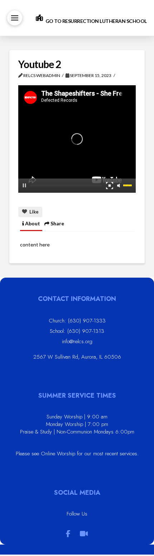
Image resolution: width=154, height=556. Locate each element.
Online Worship (58, 453)
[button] (14, 17)
